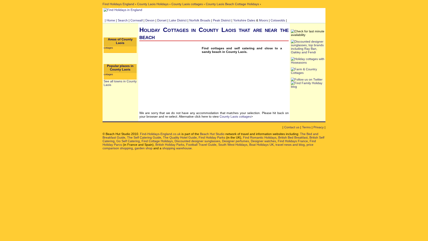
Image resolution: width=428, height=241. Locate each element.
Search (123, 20)
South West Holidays (232, 144)
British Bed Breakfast (293, 137)
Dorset (162, 20)
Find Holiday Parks (212, 137)
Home (111, 20)
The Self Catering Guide (144, 137)
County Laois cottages (187, 4)
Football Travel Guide (201, 144)
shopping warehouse (177, 148)
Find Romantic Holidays (259, 137)
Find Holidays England (118, 4)
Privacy (318, 127)
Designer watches (263, 141)
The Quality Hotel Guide (180, 137)
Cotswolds (278, 20)
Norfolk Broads (199, 20)
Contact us (291, 127)
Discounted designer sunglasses (197, 141)
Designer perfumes (235, 141)
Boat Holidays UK (261, 144)
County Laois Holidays (153, 4)
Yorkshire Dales (244, 20)
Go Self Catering (128, 141)
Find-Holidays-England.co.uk (160, 134)
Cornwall (136, 20)
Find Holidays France (293, 141)
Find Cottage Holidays (157, 141)
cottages (108, 47)
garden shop (143, 148)
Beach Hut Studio (212, 134)
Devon (149, 20)
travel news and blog (290, 144)
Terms (306, 127)
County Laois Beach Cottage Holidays (232, 4)
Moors (263, 20)
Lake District (178, 20)
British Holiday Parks (169, 144)
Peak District (221, 20)
